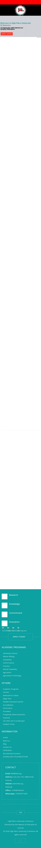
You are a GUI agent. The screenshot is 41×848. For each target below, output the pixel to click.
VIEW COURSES (16, 277)
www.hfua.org (17, 783)
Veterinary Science (10, 653)
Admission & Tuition (10, 695)
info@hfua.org (16, 773)
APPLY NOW (15, 91)
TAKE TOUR (19, 285)
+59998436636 (17, 790)
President (7, 711)
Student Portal (8, 724)
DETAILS (30, 402)
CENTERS (13, 164)
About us (6, 741)
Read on (12, 56)
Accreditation (8, 705)
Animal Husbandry (10, 669)
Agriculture (7, 672)
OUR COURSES (9, 33)
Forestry (6, 666)
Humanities (7, 660)
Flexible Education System (13, 702)
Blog (4, 744)
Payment (6, 718)
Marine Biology (9, 656)
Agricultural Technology (12, 676)
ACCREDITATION (17, 49)
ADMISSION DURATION (20, 145)
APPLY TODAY (19, 636)
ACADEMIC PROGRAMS (20, 119)
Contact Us (7, 747)
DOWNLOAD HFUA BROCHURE (20, 563)
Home (5, 737)
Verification (7, 750)
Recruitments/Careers (11, 753)
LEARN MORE (4, 33)
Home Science (8, 663)
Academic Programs (11, 689)
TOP (20, 812)
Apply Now (7, 698)
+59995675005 (21, 793)
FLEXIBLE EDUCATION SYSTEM (24, 68)
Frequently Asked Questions (14, 714)
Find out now (14, 152)
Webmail (8, 787)
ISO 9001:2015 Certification (14, 721)
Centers (6, 692)
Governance (7, 708)
